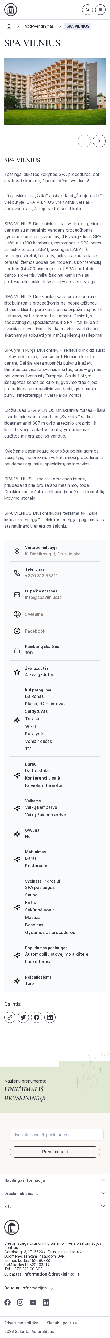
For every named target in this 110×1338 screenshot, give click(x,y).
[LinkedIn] (50, 1017)
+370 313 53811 (41, 575)
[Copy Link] (9, 1017)
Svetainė (34, 614)
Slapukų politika (62, 1323)
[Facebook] (36, 1017)
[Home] (9, 27)
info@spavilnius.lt (43, 597)
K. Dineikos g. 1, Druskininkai (53, 554)
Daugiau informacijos (25, 1288)
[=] (100, 9)
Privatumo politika (21, 1323)
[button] (84, 141)
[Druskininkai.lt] (10, 9)
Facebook (35, 631)
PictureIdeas (42, 1331)
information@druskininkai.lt (51, 1274)
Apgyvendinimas (39, 26)
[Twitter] (23, 1017)
